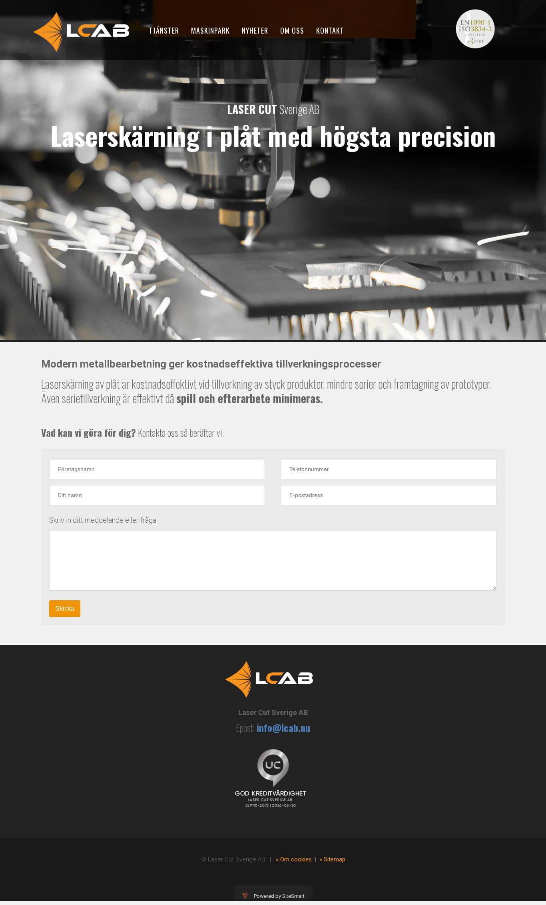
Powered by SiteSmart (279, 896)
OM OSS (292, 30)
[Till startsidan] (81, 29)
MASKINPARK (210, 30)
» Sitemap (332, 859)
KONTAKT (330, 30)
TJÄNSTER (164, 30)
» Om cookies (294, 859)
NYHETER (255, 30)
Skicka (64, 608)
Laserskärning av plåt (80, 384)
